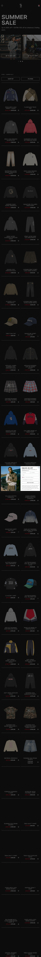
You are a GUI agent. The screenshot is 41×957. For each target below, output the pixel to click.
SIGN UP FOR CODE (30, 482)
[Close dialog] (39, 467)
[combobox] (23, 477)
